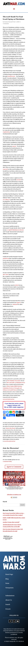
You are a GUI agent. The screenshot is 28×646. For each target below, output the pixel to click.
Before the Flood (10, 428)
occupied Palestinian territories (15, 230)
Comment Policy (7, 461)
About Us (8, 600)
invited (16, 285)
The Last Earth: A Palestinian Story (16, 382)
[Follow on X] (14, 621)
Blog (7, 579)
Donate (8, 609)
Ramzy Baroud (8, 22)
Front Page (9, 574)
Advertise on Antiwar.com (14, 494)
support (18, 302)
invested (18, 179)
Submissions (9, 595)
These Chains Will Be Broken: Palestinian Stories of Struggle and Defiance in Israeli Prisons (12, 388)
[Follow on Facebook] (10, 621)
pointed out (6, 258)
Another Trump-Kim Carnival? (11, 522)
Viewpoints (9, 588)
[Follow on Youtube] (17, 621)
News (7, 583)
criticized (14, 304)
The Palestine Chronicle (13, 380)
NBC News (5, 274)
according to (6, 199)
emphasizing (6, 132)
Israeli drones (11, 76)
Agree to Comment (14, 467)
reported (5, 169)
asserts (14, 146)
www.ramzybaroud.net (8, 399)
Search (7, 604)
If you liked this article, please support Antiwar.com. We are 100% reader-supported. (14, 405)
